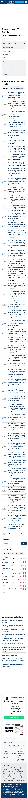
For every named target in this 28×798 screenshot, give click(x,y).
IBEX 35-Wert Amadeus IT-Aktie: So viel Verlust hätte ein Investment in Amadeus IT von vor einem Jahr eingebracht (17, 416)
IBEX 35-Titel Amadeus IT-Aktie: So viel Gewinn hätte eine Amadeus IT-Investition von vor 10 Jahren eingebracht (16, 133)
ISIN (14, 35)
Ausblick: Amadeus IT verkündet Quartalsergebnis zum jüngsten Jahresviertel (16, 526)
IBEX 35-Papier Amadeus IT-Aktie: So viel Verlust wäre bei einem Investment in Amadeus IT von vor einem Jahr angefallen (16, 243)
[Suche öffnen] (26, 2)
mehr (3, 592)
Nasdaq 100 (6, 771)
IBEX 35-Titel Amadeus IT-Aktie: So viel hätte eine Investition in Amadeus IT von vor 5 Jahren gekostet (16, 190)
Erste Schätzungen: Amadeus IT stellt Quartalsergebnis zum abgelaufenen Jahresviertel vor (17, 285)
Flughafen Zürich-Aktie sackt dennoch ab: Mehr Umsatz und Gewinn (13, 654)
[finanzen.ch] (9, 1)
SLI (14, 768)
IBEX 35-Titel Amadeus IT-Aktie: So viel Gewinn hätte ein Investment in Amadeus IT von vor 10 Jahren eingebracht (16, 303)
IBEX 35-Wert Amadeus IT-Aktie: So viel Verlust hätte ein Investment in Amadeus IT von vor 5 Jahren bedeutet (17, 149)
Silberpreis (20, 775)
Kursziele (5, 57)
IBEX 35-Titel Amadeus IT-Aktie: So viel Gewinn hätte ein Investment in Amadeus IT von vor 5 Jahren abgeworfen (16, 104)
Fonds (4, 777)
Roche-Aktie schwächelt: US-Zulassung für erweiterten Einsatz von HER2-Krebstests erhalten (13, 660)
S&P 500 (20, 771)
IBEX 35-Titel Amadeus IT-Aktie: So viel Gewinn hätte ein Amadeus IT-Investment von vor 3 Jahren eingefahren (16, 445)
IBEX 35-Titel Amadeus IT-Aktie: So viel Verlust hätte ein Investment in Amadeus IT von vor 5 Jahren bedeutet (16, 225)
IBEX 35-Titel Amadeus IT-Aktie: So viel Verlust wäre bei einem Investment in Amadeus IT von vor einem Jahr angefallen (16, 123)
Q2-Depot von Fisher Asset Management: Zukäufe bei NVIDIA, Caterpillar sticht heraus (13, 649)
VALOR (4, 35)
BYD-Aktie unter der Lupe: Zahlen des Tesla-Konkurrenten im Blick (12, 626)
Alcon (3, 586)
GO (24, 543)
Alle (11, 88)
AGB (18, 757)
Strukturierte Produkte (14, 777)
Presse (5, 755)
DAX (22, 768)
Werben (14, 753)
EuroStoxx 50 (6, 770)
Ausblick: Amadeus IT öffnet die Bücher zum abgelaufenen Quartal (17, 261)
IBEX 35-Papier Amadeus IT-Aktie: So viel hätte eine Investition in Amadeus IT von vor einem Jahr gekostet (17, 332)
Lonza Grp (5, 582)
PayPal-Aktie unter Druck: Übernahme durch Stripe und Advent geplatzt (12, 639)
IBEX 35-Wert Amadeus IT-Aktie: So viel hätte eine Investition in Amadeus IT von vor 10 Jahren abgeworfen (17, 463)
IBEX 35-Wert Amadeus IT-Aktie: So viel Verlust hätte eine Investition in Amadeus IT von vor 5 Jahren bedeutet (17, 268)
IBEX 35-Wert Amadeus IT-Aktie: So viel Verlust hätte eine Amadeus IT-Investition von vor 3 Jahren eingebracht (17, 322)
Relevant (5, 88)
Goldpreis (9, 773)
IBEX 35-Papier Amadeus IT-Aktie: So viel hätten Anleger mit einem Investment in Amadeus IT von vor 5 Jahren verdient (17, 508)
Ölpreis (17, 780)
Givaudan (4, 565)
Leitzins (22, 780)
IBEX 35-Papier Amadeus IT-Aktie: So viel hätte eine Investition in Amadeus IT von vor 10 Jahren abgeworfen (17, 340)
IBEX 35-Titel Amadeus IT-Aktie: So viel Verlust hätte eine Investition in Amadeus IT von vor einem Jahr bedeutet (16, 208)
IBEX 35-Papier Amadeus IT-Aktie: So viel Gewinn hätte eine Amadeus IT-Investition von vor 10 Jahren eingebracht (17, 94)
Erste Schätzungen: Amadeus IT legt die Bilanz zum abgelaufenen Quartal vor (17, 164)
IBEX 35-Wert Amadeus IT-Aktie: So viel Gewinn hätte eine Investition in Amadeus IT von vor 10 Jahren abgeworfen (17, 180)
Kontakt (5, 751)
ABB (3, 573)
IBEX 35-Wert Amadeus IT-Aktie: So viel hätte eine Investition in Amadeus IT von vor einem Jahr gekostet (17, 455)
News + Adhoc (7, 51)
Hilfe (13, 751)
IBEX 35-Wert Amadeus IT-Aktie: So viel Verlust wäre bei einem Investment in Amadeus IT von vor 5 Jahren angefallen (17, 313)
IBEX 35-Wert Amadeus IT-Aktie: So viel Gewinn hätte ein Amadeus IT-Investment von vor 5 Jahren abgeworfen (17, 471)
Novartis (4, 579)
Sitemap (5, 757)
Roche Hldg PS (6, 589)
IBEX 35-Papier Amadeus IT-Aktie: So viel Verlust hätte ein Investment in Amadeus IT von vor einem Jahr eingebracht (16, 372)
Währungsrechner (8, 780)
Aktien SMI (6, 768)
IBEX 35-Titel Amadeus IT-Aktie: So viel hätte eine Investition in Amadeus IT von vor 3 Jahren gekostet (16, 157)
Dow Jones (15, 770)
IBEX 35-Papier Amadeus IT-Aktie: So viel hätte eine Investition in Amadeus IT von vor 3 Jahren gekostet (17, 358)
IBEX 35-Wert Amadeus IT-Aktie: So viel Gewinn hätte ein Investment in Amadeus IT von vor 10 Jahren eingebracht (17, 215)
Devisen (21, 773)
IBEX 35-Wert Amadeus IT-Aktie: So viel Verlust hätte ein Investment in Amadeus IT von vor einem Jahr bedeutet (17, 490)
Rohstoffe (6, 778)
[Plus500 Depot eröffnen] (9, 3)
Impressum (20, 751)
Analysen (5, 54)
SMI (4, 773)
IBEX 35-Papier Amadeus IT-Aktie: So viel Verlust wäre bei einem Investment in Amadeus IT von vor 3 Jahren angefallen (16, 407)
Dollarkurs (6, 775)
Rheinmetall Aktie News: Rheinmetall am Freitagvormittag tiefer (13, 635)
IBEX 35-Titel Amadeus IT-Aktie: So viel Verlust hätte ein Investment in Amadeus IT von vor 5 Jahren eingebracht (16, 397)
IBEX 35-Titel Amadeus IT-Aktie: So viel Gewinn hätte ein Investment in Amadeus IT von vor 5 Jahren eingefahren (16, 436)
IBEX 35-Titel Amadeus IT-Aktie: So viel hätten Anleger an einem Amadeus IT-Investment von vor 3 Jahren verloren (17, 276)
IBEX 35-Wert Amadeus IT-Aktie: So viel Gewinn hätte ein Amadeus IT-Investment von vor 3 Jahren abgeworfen (17, 517)
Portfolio (12, 778)
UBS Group (5, 562)
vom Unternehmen (19, 88)
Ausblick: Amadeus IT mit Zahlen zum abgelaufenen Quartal (16, 141)
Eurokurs (13, 775)
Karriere (5, 753)
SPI (11, 768)
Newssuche (6, 540)
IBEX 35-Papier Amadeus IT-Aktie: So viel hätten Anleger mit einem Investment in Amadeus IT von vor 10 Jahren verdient (17, 252)
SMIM (18, 768)
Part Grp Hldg (6, 576)
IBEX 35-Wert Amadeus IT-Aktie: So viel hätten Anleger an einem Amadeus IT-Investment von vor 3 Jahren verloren (17, 233)
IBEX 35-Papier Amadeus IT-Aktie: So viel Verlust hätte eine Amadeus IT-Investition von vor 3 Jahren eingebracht (17, 113)
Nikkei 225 (14, 771)
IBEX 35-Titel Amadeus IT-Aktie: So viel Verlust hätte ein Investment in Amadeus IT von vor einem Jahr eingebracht (16, 171)
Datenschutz (20, 753)
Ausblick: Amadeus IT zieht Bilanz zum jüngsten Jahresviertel (16, 364)
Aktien (15, 773)
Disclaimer (20, 755)
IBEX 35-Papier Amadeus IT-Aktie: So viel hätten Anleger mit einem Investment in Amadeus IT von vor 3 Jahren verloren (17, 198)
